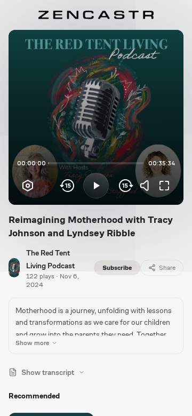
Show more (32, 343)
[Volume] (147, 185)
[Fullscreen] (164, 185)
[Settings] (27, 185)
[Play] (96, 185)
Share (167, 267)
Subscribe (117, 267)
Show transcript (47, 372)
